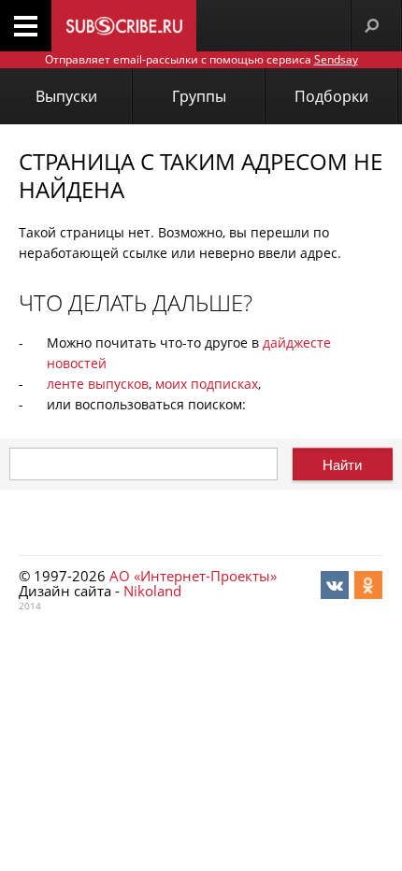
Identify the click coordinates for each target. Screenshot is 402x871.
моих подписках (206, 384)
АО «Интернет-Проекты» (193, 575)
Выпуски (66, 96)
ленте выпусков (98, 384)
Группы (199, 96)
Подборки (331, 96)
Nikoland (152, 590)
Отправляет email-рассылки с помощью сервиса (201, 59)
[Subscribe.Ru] (123, 25)
